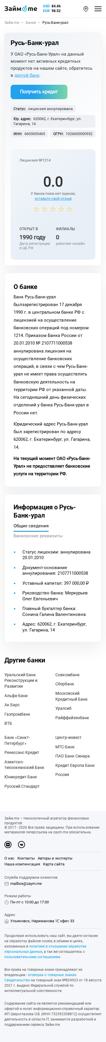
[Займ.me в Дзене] (7, 844)
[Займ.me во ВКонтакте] (21, 844)
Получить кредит (39, 91)
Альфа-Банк (16, 695)
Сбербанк (64, 684)
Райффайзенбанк (72, 717)
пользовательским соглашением (32, 957)
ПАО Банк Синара (72, 756)
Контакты (26, 858)
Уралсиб (63, 708)
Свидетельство (17, 980)
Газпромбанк (17, 714)
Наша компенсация (22, 864)
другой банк (26, 75)
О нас (9, 858)
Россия (62, 774)
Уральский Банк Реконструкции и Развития (20, 680)
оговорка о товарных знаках (52, 975)
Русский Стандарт (22, 786)
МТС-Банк (65, 746)
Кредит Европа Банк (75, 765)
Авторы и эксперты (55, 858)
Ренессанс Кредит (21, 752)
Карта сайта (53, 864)
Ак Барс (12, 704)
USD (46, 6)
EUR (46, 11)
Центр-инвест (68, 737)
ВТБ (8, 723)
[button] (86, 9)
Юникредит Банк (20, 777)
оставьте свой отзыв (53, 198)
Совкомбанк (67, 674)
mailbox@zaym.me (26, 883)
